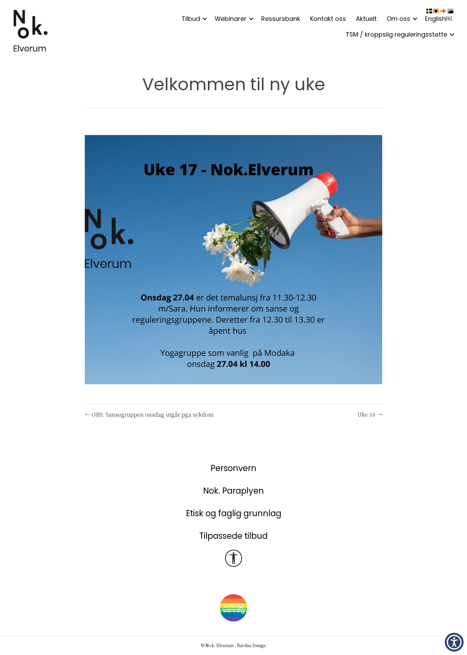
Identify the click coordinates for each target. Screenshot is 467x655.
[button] (205, 19)
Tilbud (191, 18)
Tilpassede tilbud (233, 536)
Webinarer (230, 18)
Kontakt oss (328, 18)
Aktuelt (366, 18)
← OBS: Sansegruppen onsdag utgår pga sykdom (149, 414)
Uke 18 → (369, 414)
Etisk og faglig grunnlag (233, 513)
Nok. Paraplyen (233, 490)
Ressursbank (280, 18)
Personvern (233, 468)
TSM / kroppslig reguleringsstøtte (396, 34)
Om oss (398, 18)
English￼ (438, 18)
